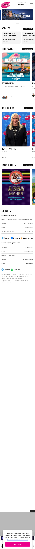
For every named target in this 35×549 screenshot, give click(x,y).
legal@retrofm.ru (29, 227)
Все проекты (28, 165)
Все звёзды (28, 108)
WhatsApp (17, 269)
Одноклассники (28, 238)
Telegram (7, 238)
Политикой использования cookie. (17, 540)
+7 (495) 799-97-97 (28, 223)
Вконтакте (16, 238)
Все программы (27, 49)
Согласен (17, 544)
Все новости (28, 28)
